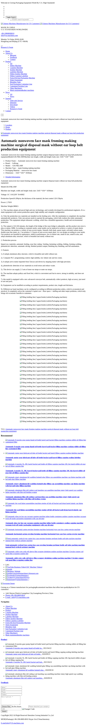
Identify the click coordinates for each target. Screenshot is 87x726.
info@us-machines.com (9, 35)
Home (7, 51)
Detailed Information (12, 177)
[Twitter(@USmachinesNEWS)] (17, 577)
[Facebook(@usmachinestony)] (17, 575)
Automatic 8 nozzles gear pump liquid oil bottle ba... (24, 648)
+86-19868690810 (7, 33)
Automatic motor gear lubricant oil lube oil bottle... (23, 654)
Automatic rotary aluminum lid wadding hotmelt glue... (25, 670)
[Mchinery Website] (12, 571)
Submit (4, 711)
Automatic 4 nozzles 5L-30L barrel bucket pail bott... (24, 662)
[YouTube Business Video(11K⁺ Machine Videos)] (23, 567)
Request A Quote (7, 47)
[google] (8, 569)
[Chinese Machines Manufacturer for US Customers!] (43, 24)
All (11, 64)
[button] (28, 709)
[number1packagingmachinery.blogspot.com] (21, 573)
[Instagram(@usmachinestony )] (17, 580)
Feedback (4, 683)
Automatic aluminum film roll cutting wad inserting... (24, 678)
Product (8, 129)
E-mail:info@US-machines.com (12, 723)
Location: (8, 125)
